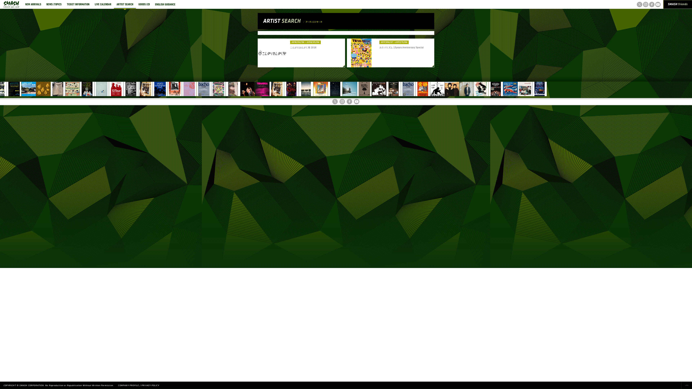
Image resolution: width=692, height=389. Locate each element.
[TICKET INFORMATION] (78, 4)
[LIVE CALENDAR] (103, 4)
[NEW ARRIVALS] (33, 4)
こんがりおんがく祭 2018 (303, 47)
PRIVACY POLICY (150, 385)
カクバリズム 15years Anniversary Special (401, 47)
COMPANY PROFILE (128, 385)
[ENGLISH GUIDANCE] (165, 4)
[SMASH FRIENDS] (678, 5)
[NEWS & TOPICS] (54, 4)
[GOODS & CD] (144, 4)
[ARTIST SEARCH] (125, 4)
